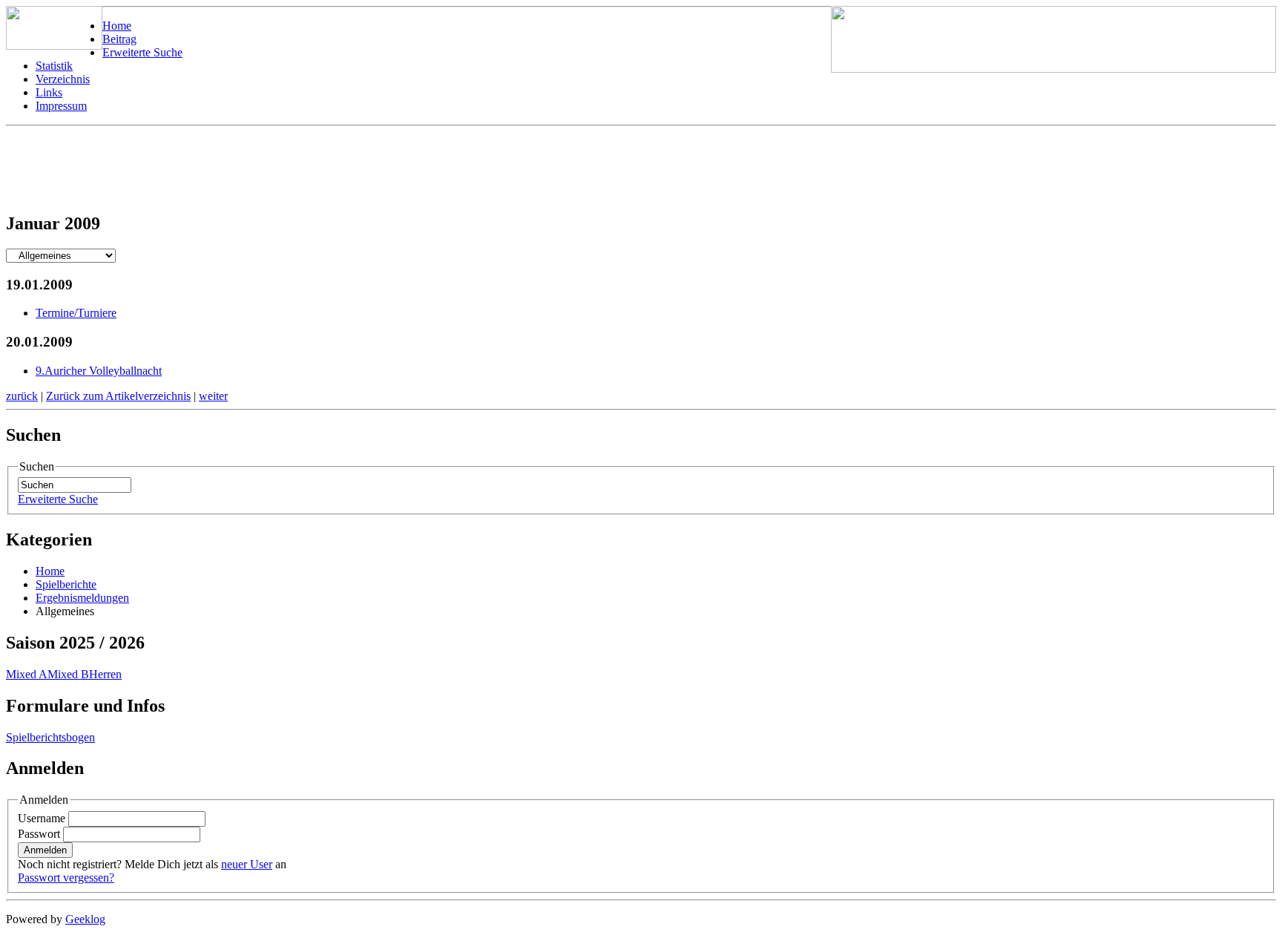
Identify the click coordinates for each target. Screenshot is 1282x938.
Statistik (54, 65)
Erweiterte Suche (142, 52)
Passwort (39, 833)
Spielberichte (66, 584)
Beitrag (119, 39)
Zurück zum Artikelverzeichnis (118, 396)
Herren (105, 674)
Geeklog (85, 919)
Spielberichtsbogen (50, 737)
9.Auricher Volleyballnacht (99, 370)
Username (41, 818)
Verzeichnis (63, 79)
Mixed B (68, 674)
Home (116, 25)
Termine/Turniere (76, 312)
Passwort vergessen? (66, 877)
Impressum (61, 105)
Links (49, 92)
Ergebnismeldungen (82, 597)
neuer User (246, 864)
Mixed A (26, 674)
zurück (22, 396)
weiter (213, 396)
